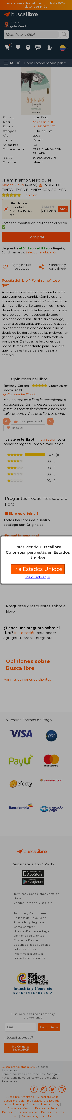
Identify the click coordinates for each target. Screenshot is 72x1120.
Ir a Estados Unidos (37, 569)
